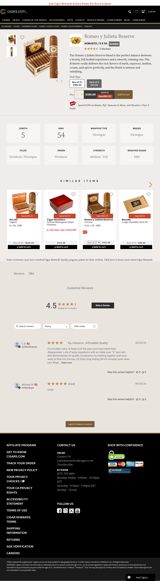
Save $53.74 (102, 216)
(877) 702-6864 (66, 473)
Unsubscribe (65, 464)
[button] (6, 20)
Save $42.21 (27, 216)
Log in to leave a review (80, 424)
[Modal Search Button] (129, 12)
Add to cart (25, 247)
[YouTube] (77, 511)
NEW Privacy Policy (22, 470)
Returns (13, 539)
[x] (71, 510)
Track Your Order (21, 463)
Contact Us (64, 456)
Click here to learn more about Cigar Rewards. (128, 259)
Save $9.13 (140, 216)
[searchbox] (27, 326)
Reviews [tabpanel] (19, 273)
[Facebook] (59, 511)
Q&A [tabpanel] (31, 273)
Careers (13, 553)
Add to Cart (124, 94)
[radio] (77, 83)
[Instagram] (65, 511)
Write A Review (103, 305)
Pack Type (75, 76)
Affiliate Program (21, 445)
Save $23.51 (64, 216)
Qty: (72, 94)
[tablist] (80, 273)
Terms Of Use (17, 510)
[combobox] (56, 326)
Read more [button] (66, 362)
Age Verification (20, 546)
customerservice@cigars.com (75, 460)
